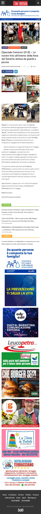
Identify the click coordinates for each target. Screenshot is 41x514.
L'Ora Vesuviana (7, 214)
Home (5, 495)
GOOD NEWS (15, 501)
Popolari (6, 205)
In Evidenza (12, 495)
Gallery (23, 47)
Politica (28, 495)
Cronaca (36, 495)
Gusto (18, 498)
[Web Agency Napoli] (20, 510)
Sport (24, 498)
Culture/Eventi (14, 47)
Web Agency (32, 498)
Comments (7, 236)
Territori (21, 495)
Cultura (5, 47)
